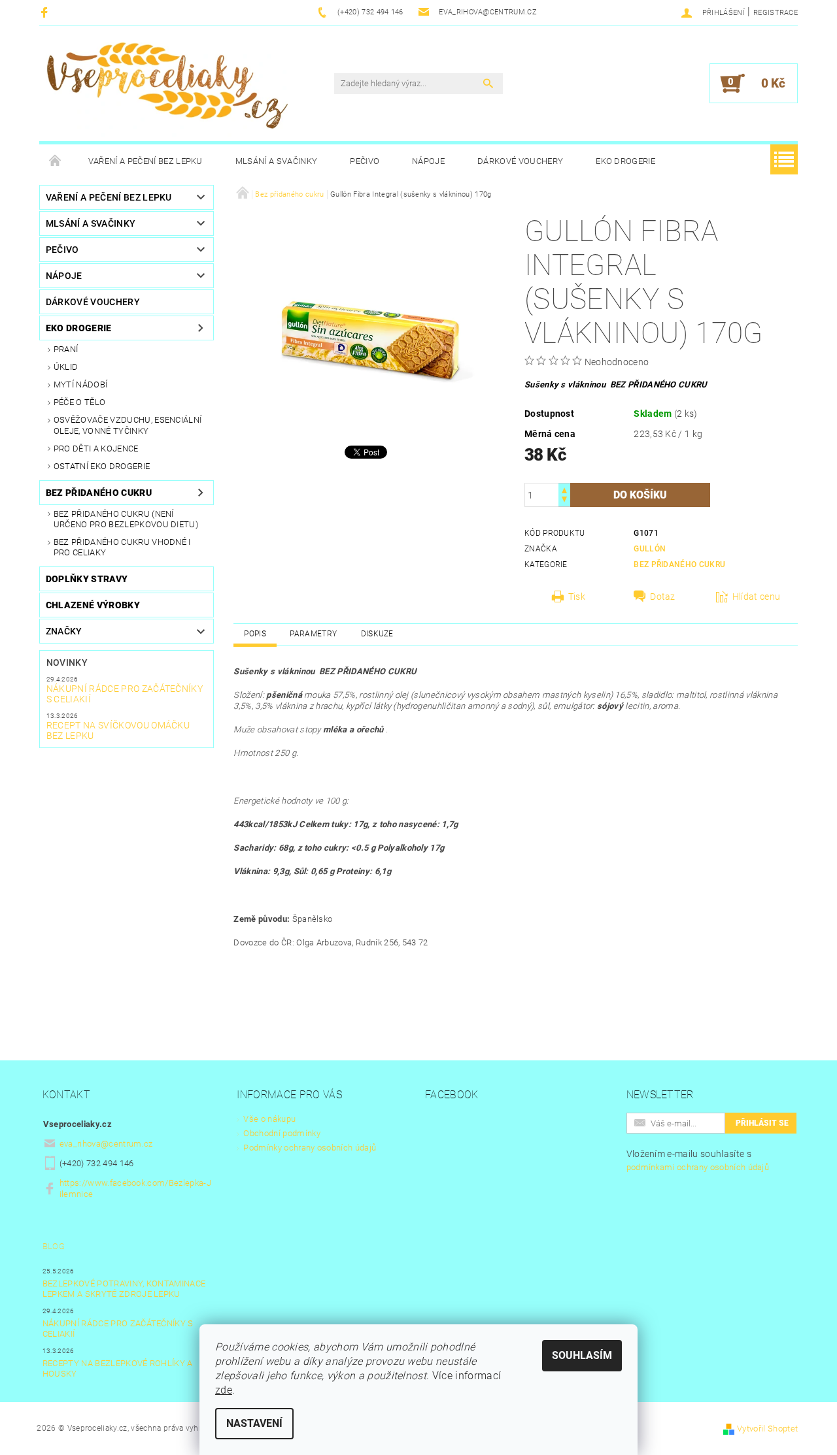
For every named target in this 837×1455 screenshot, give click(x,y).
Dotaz (662, 596)
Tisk (576, 596)
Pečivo (364, 161)
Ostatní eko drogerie (102, 466)
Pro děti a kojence (96, 448)
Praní (66, 349)
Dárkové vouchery (520, 161)
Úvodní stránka (55, 161)
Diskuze (377, 633)
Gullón (650, 548)
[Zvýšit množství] (564, 489)
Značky (64, 631)
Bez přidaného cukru (99, 492)
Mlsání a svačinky (276, 161)
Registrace (775, 12)
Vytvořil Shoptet (767, 1428)
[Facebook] (46, 12)
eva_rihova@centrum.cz (106, 1144)
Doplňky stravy (87, 579)
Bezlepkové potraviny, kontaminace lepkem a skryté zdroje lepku (124, 1289)
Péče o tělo (80, 402)
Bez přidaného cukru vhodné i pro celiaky (122, 547)
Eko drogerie (625, 161)
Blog (54, 1246)
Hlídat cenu (756, 596)
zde (223, 1390)
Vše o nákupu (269, 1119)
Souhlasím (582, 1355)
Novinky (67, 662)
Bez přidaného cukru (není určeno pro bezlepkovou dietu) (126, 519)
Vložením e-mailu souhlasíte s (698, 1160)
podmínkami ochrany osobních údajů (698, 1167)
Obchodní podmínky (281, 1133)
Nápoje (428, 161)
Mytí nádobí (81, 384)
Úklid (66, 367)
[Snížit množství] (564, 501)
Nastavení (254, 1423)
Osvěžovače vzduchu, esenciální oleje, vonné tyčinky (128, 425)
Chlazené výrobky (93, 605)
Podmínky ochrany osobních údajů (309, 1148)
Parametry (313, 633)
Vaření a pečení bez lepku (145, 161)
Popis (255, 633)
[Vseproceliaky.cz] (167, 89)
